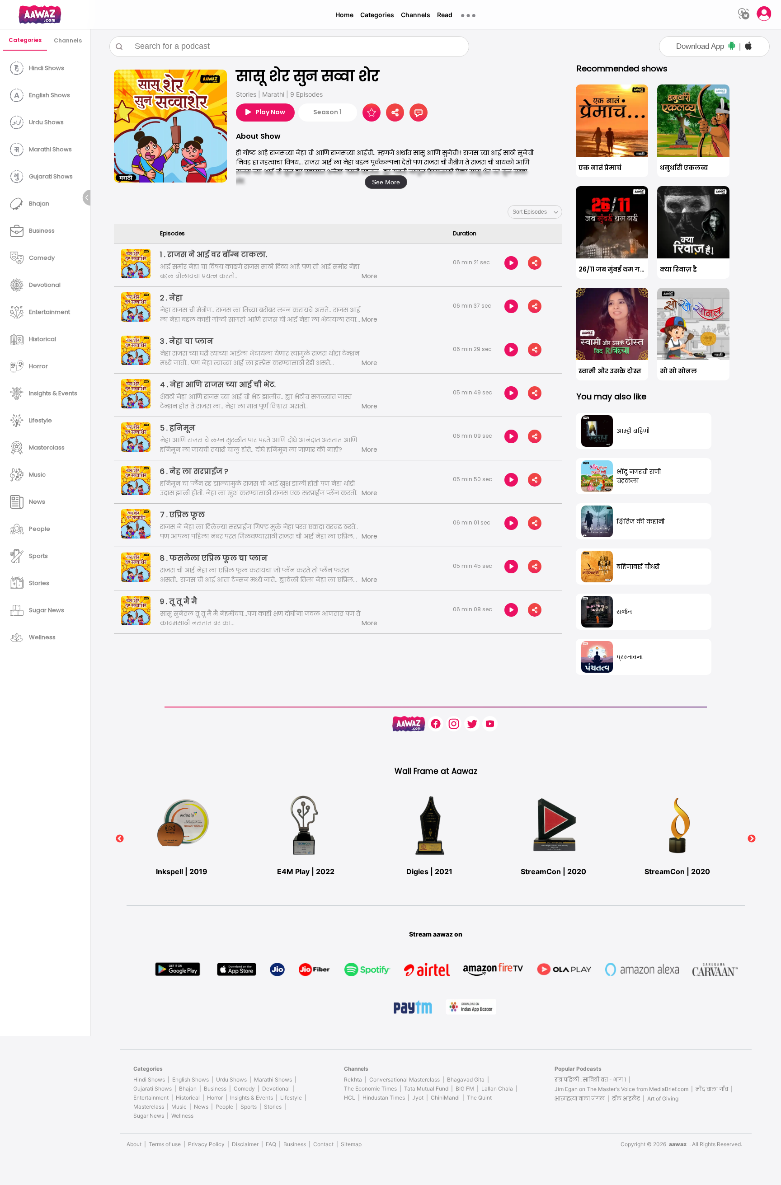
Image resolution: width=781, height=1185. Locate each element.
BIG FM (465, 1088)
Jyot (417, 1097)
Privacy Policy (206, 1144)
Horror (215, 1097)
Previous (119, 838)
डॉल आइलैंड (626, 1098)
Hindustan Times (383, 1097)
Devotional (276, 1088)
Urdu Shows (231, 1079)
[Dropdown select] (535, 212)
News (201, 1106)
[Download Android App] (732, 47)
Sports (248, 1106)
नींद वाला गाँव (712, 1089)
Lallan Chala (497, 1088)
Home (344, 15)
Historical (188, 1097)
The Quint (479, 1097)
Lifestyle (291, 1097)
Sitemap (351, 1144)
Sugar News (148, 1115)
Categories (377, 15)
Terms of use (165, 1144)
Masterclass (148, 1106)
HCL (349, 1097)
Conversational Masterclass (404, 1079)
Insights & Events (251, 1097)
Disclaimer (245, 1144)
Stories (273, 1106)
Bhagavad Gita (466, 1079)
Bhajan (188, 1088)
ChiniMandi (445, 1097)
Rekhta (353, 1079)
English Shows (190, 1079)
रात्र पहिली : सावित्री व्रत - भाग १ (590, 1079)
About (134, 1144)
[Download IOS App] (748, 47)
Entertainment (151, 1097)
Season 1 (327, 112)
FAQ (271, 1144)
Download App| (708, 46)
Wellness (182, 1115)
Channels (415, 15)
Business (215, 1088)
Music (179, 1106)
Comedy (244, 1088)
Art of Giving (662, 1098)
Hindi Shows (149, 1079)
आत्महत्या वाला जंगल (580, 1098)
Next (751, 838)
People (224, 1106)
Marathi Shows (273, 1079)
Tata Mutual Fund (426, 1088)
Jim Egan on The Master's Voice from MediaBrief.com (621, 1089)
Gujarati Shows (152, 1088)
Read (444, 15)
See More (386, 182)
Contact (323, 1144)
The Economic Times (370, 1088)
